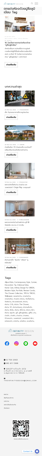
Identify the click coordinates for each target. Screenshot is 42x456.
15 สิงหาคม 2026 (10, 257)
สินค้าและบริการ (8, 398)
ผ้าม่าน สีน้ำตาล (20, 310)
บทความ (6, 401)
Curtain (34, 282)
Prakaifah (23, 182)
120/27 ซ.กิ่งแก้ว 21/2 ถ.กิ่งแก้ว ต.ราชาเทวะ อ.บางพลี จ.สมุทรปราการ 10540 (18, 371)
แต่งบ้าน (16, 321)
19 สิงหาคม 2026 (10, 182)
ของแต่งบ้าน (17, 296)
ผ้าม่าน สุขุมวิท (10, 312)
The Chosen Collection (14, 293)
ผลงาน (6, 394)
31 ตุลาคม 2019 (10, 36)
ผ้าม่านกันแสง (17, 307)
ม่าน (34, 312)
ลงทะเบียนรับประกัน (10, 405)
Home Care (9, 287)
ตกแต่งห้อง (9, 299)
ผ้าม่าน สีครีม (9, 310)
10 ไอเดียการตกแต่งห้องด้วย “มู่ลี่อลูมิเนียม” (17, 43)
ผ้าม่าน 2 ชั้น (9, 304)
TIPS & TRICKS (29, 293)
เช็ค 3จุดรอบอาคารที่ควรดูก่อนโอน (17, 112)
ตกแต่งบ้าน (26, 296)
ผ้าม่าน (25, 301)
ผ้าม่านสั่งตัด (27, 307)
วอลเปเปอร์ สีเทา (28, 318)
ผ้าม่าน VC (8, 307)
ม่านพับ (12, 315)
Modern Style (10, 290)
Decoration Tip (10, 285)
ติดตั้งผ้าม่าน (30, 299)
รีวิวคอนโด (8, 318)
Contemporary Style (22, 282)
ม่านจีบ (7, 315)
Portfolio (19, 290)
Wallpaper (8, 296)
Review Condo (29, 290)
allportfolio (9, 282)
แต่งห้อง (23, 321)
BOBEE (9, 40)
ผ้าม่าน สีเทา (30, 310)
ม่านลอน (26, 315)
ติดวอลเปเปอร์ (17, 301)
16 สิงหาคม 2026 (10, 219)
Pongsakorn (24, 219)
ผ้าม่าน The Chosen (21, 304)
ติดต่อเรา (7, 408)
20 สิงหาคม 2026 (10, 144)
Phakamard (24, 109)
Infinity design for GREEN (24, 287)
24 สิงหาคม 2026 (10, 109)
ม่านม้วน (19, 315)
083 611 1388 (11, 363)
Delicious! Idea (11, 38)
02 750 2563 (11, 360)
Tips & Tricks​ (23, 38)
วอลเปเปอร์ (17, 318)
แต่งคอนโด (8, 321)
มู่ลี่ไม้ (30, 312)
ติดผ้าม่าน (8, 301)
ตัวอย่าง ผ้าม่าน (19, 299)
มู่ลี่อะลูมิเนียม (23, 312)
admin (22, 144)
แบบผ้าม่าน (30, 321)
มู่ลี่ (17, 312)
